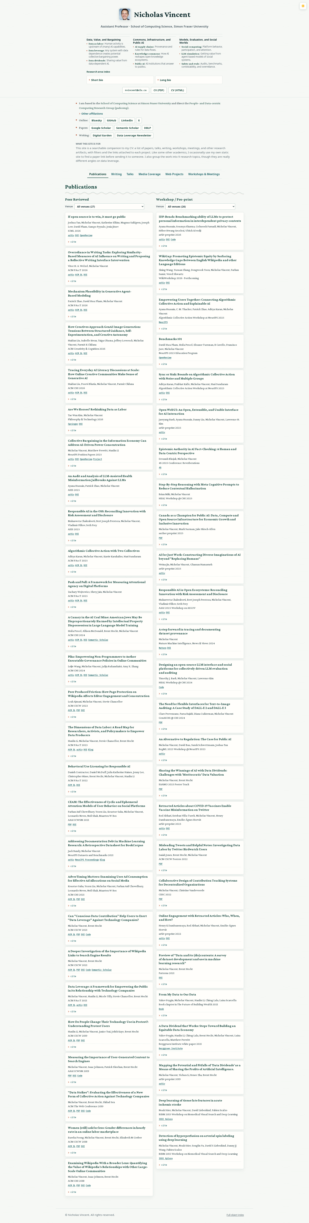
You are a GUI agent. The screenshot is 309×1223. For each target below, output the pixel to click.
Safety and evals (190, 63)
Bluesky (97, 120)
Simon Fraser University (156, 103)
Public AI (139, 63)
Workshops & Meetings (204, 174)
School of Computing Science (119, 103)
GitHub (111, 120)
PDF (78, 710)
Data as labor (96, 43)
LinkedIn (127, 120)
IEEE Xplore (166, 1119)
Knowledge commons (147, 53)
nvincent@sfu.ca (135, 90)
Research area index (98, 71)
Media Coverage (150, 174)
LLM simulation (190, 53)
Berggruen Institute (171, 1048)
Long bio (165, 80)
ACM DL (79, 274)
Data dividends (97, 60)
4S (160, 467)
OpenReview (86, 235)
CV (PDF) (159, 90)
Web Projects (174, 174)
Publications (97, 174)
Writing (116, 174)
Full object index (235, 1215)
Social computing (191, 46)
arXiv (71, 235)
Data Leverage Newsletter (134, 135)
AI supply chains (144, 46)
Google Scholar (101, 128)
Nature (162, 647)
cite (73, 241)
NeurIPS (163, 322)
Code (88, 934)
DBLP (147, 128)
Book (161, 1008)
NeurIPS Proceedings (87, 859)
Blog (90, 749)
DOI (77, 235)
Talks (130, 174)
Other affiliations (92, 113)
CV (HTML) (177, 90)
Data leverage (96, 50)
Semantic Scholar (127, 128)
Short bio (97, 80)
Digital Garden (102, 135)
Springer (73, 423)
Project (97, 459)
